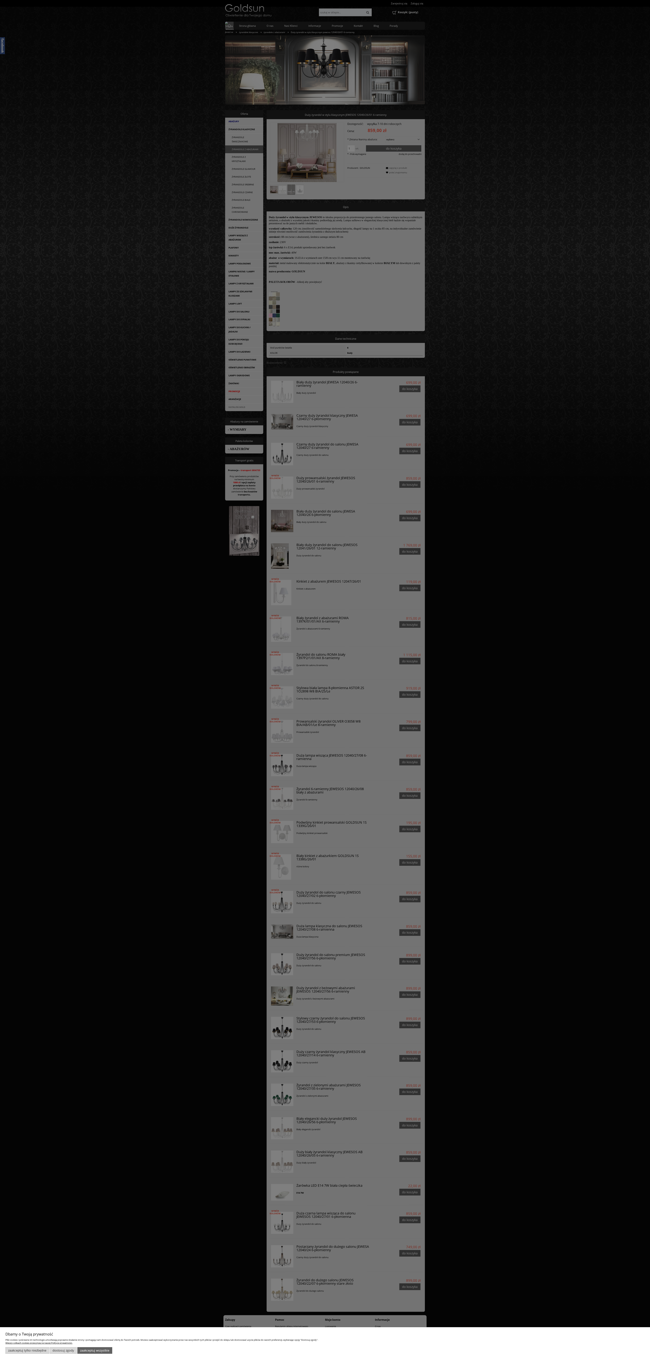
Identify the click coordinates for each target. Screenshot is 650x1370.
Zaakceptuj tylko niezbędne (27, 1350)
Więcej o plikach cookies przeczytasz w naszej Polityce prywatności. (38, 1342)
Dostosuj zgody (63, 1350)
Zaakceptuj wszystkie (94, 1350)
